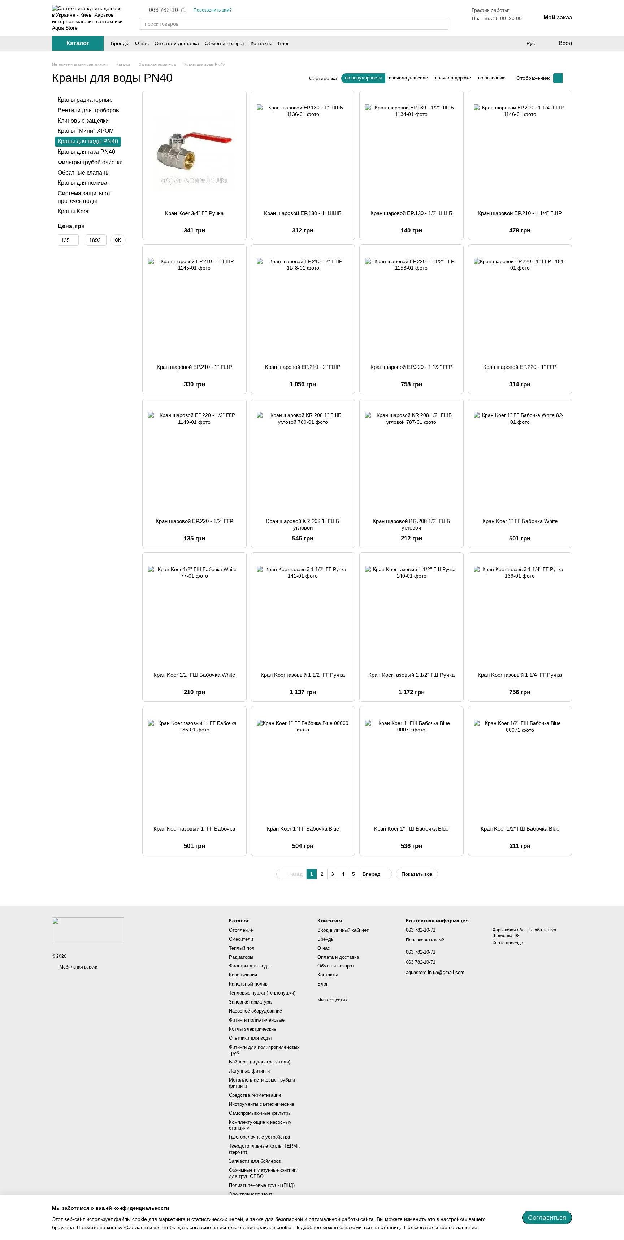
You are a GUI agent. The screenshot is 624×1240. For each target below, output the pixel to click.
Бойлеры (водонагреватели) (259, 1062)
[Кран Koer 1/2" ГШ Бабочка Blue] (520, 766)
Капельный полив (248, 984)
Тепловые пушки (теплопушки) (262, 993)
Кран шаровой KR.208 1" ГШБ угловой (302, 524)
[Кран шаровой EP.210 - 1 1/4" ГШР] (520, 150)
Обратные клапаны (84, 172)
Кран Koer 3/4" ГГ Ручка (194, 213)
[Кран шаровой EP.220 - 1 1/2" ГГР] (411, 304)
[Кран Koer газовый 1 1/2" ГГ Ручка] (303, 612)
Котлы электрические (252, 1029)
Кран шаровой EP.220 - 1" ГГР (519, 367)
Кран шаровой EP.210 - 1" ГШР (194, 367)
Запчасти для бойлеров (255, 1161)
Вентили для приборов (88, 110)
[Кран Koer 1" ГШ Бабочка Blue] (411, 766)
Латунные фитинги (249, 1071)
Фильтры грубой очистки (90, 162)
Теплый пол (242, 948)
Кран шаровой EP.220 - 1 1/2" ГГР (411, 367)
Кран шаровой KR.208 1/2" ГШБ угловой (411, 524)
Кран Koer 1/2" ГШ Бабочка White (194, 675)
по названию (492, 78)
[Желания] (515, 43)
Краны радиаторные (85, 100)
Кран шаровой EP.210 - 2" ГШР (303, 367)
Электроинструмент (250, 1194)
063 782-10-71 (167, 10)
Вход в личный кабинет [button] (343, 930)
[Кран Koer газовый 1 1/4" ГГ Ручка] (520, 612)
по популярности (363, 78)
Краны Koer (73, 211)
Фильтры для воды (249, 966)
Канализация (243, 975)
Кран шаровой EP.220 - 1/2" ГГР (194, 521)
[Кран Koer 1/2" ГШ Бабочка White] (194, 612)
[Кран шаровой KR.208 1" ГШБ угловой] (303, 458)
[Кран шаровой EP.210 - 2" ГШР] (303, 304)
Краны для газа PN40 (86, 152)
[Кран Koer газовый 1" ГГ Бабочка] (194, 766)
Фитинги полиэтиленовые (257, 1020)
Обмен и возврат (225, 43)
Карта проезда (508, 942)
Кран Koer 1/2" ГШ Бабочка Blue (520, 829)
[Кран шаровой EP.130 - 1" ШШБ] (303, 150)
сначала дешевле (408, 78)
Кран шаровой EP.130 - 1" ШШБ (303, 213)
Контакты (261, 43)
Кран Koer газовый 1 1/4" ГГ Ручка (520, 675)
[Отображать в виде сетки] (558, 78)
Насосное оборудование (255, 1011)
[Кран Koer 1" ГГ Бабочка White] (520, 458)
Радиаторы (241, 957)
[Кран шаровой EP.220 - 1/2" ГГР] (194, 458)
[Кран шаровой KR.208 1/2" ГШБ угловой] (411, 458)
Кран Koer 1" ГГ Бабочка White (520, 521)
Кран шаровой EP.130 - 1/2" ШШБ (411, 213)
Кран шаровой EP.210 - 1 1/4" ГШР (520, 213)
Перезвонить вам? (213, 10)
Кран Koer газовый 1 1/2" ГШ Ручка (411, 675)
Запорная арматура (250, 1002)
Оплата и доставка (177, 43)
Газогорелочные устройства (259, 1137)
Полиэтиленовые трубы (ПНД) (262, 1185)
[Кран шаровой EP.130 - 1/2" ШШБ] (411, 150)
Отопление (241, 930)
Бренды (120, 43)
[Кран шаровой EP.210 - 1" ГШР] (194, 304)
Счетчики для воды (250, 1038)
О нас (142, 43)
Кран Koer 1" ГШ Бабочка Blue (411, 829)
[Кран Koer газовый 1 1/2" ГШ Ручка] (411, 612)
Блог (283, 43)
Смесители (241, 939)
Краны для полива (82, 183)
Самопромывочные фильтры (260, 1113)
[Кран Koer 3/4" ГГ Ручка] (194, 150)
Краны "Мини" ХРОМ (86, 131)
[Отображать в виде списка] (567, 78)
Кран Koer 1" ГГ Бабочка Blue (303, 829)
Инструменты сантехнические (261, 1104)
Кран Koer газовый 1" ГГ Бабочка (194, 829)
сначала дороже (453, 78)
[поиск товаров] (442, 24)
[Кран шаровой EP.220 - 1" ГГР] (520, 304)
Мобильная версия (78, 967)
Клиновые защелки (83, 120)
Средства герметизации (255, 1095)
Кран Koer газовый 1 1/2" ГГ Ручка (303, 675)
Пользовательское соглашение (440, 1227)
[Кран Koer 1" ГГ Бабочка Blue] (303, 766)
